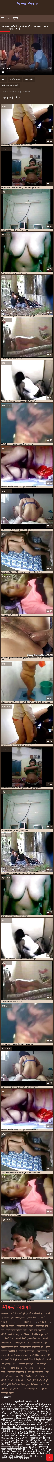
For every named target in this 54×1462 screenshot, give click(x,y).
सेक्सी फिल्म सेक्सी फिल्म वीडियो (32, 1424)
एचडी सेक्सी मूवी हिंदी (18, 1318)
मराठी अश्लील (39, 1420)
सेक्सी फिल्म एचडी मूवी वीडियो (17, 1436)
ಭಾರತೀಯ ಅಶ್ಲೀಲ (36, 1422)
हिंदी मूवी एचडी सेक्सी (35, 1372)
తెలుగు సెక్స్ (35, 1436)
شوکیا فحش (28, 1427)
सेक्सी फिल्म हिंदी (31, 1444)
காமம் (49, 1424)
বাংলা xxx (41, 1451)
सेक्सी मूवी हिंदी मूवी (37, 1438)
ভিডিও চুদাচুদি (34, 1413)
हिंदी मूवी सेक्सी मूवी (23, 1415)
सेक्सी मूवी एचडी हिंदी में (9, 1347)
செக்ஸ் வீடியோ (21, 1422)
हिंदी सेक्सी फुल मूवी (38, 1440)
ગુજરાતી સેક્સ (36, 1407)
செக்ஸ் (26, 1407)
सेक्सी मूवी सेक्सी (15, 1407)
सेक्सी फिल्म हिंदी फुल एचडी (38, 1338)
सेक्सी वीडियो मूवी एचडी (13, 1359)
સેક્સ (49, 1440)
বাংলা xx (40, 1433)
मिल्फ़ (3, 79)
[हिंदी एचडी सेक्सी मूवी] (49, 1457)
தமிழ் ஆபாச (46, 1449)
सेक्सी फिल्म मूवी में (29, 1451)
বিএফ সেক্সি (10, 1415)
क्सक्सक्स (24, 1431)
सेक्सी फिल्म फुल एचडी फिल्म (18, 1334)
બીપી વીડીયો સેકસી (10, 1431)
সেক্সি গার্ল (30, 1418)
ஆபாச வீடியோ (22, 1438)
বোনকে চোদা (15, 1404)
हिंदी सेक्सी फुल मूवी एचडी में (11, 1389)
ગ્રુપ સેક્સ (44, 1444)
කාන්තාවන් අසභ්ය (26, 1411)
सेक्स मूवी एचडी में (7, 1326)
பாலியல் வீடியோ (25, 1420)
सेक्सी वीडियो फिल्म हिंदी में (12, 1444)
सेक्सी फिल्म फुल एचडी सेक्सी (15, 1338)
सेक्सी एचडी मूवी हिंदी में (25, 1326)
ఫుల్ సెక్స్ (47, 1429)
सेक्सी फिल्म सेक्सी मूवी (16, 1449)
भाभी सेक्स (24, 1413)
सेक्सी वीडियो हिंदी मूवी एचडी (34, 1359)
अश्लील (27, 1442)
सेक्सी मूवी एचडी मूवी (22, 1343)
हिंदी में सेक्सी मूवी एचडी (28, 1376)
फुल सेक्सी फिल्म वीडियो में (12, 1442)
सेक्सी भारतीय (29, 79)
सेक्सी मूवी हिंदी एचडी (26, 1351)
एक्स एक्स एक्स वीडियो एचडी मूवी (13, 1313)
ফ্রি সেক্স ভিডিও (35, 1431)
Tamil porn (14, 1453)
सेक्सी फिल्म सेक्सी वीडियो (19, 1458)
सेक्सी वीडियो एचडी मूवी (19, 1355)
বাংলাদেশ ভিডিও (11, 1420)
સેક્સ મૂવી (12, 1433)
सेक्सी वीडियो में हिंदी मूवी (11, 1427)
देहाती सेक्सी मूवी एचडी (27, 1322)
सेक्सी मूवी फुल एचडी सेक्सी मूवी (31, 1347)
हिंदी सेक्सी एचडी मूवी (23, 1380)
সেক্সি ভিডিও (34, 1409)
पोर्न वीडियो (5, 1404)
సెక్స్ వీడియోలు (31, 1447)
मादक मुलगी (6, 1447)
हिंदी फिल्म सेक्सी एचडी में (17, 1372)
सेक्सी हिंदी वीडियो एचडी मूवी (18, 1368)
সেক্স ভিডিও (36, 1415)
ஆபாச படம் (21, 1418)
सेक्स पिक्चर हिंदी (22, 1440)
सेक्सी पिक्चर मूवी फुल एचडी (10, 85)
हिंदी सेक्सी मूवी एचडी (31, 1389)
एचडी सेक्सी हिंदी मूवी (8, 1322)
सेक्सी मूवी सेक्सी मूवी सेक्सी (32, 1404)
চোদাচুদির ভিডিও (13, 1413)
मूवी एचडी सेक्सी (43, 1322)
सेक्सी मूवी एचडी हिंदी (39, 1343)
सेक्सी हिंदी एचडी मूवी (25, 1364)
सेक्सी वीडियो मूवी (21, 1409)
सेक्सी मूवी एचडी (7, 1343)
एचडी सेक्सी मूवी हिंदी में (36, 1318)
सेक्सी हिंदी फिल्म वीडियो (11, 1451)
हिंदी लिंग (12, 1411)
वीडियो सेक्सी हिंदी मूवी (27, 1433)
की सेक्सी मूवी (17, 1447)
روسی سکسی (33, 1449)
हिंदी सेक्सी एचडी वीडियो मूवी (18, 1384)
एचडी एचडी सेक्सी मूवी (35, 1313)
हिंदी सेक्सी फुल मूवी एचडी (40, 1384)
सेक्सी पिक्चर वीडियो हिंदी (34, 1456)
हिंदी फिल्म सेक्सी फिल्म (29, 1453)
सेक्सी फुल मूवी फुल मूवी (40, 1442)
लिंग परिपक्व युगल (15, 79)
